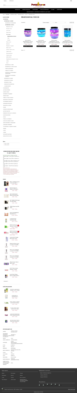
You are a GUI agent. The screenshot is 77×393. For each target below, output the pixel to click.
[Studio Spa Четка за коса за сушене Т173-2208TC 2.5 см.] (6, 245)
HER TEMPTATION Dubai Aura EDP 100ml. (14, 195)
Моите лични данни (71, 389)
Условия (21, 373)
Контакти (59, 9)
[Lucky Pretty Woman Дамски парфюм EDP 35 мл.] (6, 276)
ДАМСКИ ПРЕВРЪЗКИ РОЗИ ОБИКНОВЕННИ (14, 315)
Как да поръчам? (44, 9)
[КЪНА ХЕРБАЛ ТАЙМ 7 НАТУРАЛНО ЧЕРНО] (6, 302)
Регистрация (13, 373)
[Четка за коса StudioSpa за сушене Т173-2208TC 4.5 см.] (6, 251)
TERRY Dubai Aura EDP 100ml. (14, 207)
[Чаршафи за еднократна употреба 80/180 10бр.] (6, 296)
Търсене (12, 377)
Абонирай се (6, 281)
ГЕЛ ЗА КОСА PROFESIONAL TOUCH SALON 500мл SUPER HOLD (54, 41)
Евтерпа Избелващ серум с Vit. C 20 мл (14, 290)
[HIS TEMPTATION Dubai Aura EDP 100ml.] (6, 202)
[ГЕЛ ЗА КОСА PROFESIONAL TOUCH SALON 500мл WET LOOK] (67, 32)
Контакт (12, 375)
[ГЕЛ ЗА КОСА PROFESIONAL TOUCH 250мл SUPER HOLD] (28, 32)
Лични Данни (13, 379)
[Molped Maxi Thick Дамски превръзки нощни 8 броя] (6, 321)
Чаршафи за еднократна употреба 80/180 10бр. (15, 296)
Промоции (35, 9)
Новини (21, 375)
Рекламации (4, 375)
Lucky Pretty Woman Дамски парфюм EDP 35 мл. (14, 275)
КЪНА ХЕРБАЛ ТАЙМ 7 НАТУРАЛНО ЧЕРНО (15, 302)
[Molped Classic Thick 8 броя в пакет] (6, 263)
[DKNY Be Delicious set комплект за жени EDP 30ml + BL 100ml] (6, 226)
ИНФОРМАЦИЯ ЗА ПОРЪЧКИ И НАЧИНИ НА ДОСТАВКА (38, 11)
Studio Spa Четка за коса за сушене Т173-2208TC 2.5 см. (14, 244)
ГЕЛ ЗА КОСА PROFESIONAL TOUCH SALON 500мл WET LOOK (67, 41)
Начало (3, 373)
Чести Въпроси (4, 379)
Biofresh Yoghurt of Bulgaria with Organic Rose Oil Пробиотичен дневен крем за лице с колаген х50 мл (14, 188)
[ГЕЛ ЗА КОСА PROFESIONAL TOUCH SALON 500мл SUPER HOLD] (54, 32)
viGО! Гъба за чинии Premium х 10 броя (14, 269)
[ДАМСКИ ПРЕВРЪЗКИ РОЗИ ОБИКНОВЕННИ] (6, 315)
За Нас (3, 377)
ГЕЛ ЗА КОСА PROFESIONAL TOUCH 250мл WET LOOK (41, 41)
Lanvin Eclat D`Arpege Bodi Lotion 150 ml (14, 238)
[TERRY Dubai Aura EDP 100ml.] (6, 208)
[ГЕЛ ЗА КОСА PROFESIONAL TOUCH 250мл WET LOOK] (41, 32)
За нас (52, 9)
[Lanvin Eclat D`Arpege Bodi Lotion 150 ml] (6, 239)
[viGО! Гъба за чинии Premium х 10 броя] (6, 270)
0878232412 (12, 0)
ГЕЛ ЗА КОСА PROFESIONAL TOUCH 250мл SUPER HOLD (28, 41)
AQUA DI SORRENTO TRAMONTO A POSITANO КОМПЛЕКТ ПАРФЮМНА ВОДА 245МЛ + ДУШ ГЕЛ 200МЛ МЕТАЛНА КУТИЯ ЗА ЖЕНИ (15, 213)
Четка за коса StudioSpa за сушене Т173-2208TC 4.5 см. (14, 250)
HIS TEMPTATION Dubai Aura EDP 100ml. (15, 201)
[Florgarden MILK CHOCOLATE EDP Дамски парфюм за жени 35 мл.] (6, 309)
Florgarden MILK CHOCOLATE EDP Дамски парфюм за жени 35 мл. (15, 309)
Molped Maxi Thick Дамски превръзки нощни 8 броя (14, 321)
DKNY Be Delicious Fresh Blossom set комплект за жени (15, 232)
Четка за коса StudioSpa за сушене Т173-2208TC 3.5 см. (14, 256)
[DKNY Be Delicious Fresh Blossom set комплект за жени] (6, 233)
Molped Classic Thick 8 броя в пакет (14, 263)
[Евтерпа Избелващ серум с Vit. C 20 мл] (6, 290)
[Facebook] (73, 0)
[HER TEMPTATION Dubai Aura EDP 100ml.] (6, 196)
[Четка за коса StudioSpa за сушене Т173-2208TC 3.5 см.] (6, 257)
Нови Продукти (26, 9)
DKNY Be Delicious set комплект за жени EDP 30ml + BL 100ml (14, 226)
